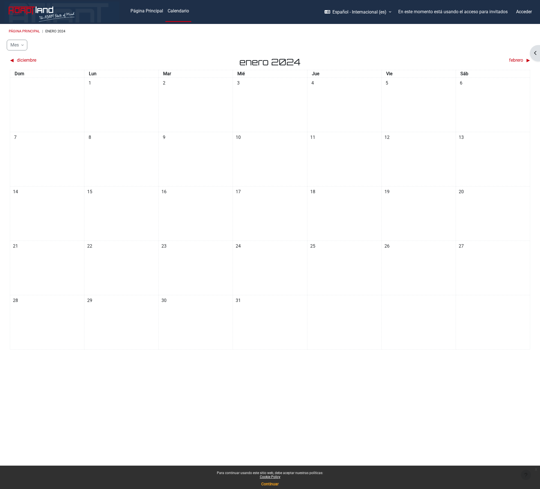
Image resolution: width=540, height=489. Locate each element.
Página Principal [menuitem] (146, 11)
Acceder (524, 11)
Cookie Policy (270, 477)
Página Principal (24, 31)
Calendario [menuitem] (178, 11)
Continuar (270, 484)
